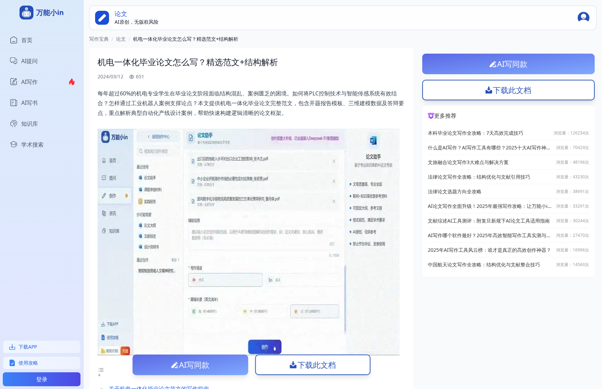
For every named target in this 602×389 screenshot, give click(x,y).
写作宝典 (99, 39)
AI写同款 (194, 364)
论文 (121, 39)
